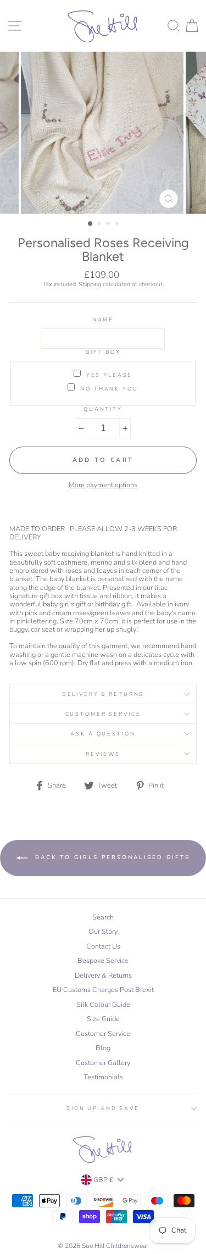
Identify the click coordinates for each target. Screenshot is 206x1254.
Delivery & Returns (103, 694)
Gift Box (103, 352)
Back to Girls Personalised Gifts (111, 858)
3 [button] (109, 224)
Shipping (90, 284)
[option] (103, 133)
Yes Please (109, 374)
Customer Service (103, 713)
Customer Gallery (103, 1063)
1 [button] (90, 224)
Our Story (103, 932)
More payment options (103, 485)
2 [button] (100, 224)
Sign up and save (103, 1108)
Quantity (103, 409)
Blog (103, 1048)
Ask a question (102, 733)
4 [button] (118, 224)
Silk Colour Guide (103, 1005)
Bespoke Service (103, 961)
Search (103, 917)
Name (103, 319)
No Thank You (109, 388)
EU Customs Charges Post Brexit (103, 990)
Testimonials (103, 1077)
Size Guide (103, 1019)
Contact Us (103, 946)
